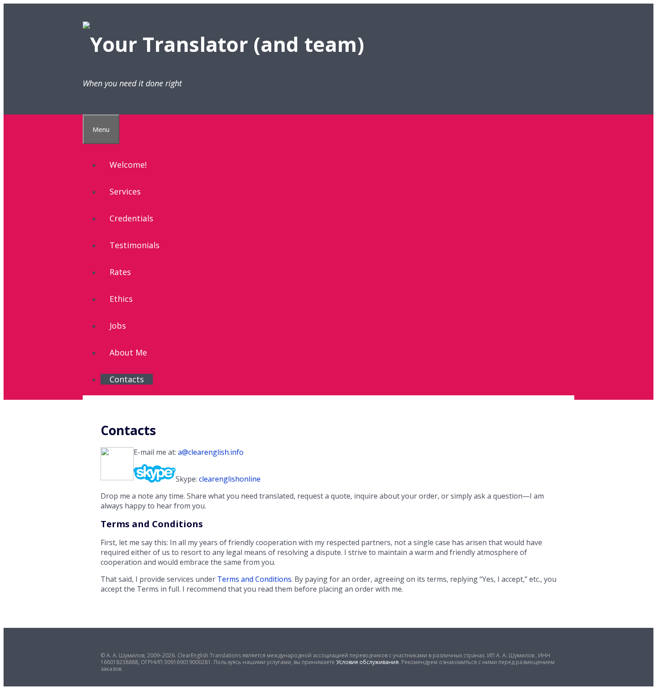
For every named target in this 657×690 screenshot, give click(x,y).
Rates (120, 272)
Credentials (131, 218)
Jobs (118, 325)
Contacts (127, 379)
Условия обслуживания (367, 662)
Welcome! (128, 164)
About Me (128, 352)
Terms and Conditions (254, 579)
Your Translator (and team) (227, 44)
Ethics (121, 298)
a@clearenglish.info (211, 452)
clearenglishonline (230, 479)
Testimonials (135, 245)
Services (125, 191)
